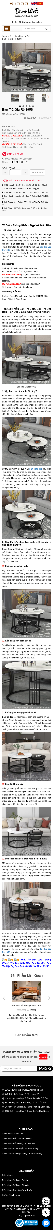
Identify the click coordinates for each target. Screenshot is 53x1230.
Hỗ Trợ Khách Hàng (11, 1195)
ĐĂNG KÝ (45, 1068)
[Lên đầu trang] (46, 1191)
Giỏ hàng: (31, 21)
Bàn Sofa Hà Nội (22, 35)
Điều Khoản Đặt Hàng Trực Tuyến (17, 1190)
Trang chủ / (8, 35)
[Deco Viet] (34, 3)
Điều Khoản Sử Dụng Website (15, 1185)
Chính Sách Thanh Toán (13, 1133)
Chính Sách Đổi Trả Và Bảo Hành (17, 1138)
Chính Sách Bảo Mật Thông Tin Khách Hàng (22, 1153)
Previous (6, 97)
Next (50, 97)
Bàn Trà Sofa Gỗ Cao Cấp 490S (32, 1005)
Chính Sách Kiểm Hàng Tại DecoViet (18, 1143)
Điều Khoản (7, 1175)
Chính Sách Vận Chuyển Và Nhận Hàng (20, 1148)
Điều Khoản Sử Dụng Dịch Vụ (15, 1180)
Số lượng (8, 168)
